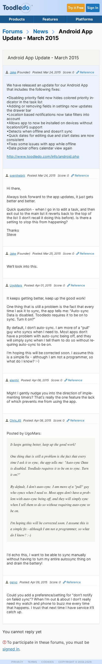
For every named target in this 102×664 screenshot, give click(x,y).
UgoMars (16, 285)
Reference (87, 72)
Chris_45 (15, 420)
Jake (13, 72)
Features (50, 19)
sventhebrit (17, 175)
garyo (13, 582)
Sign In (92, 8)
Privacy (17, 662)
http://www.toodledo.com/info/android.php (43, 156)
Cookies (47, 662)
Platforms (84, 19)
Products (17, 19)
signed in (10, 648)
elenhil (14, 380)
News (40, 31)
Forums (12, 31)
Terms (32, 662)
